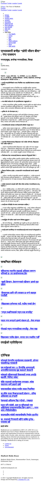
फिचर (10, 44)
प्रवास (10, 36)
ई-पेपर (6, 31)
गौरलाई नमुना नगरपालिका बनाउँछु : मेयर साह (19, 329)
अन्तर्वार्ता (7, 20)
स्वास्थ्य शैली (12, 43)
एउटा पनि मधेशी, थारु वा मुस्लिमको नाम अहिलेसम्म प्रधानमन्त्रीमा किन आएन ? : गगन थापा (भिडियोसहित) (19, 407)
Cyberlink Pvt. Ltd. (23, 479)
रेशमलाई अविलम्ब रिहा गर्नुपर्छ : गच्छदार (17, 400)
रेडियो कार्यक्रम (13, 41)
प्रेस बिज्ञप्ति (12, 34)
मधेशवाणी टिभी (9, 24)
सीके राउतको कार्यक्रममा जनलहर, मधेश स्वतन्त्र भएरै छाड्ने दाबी (17, 383)
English (3, 8)
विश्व (10, 37)
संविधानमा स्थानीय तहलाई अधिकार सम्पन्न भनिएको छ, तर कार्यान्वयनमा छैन (18, 272)
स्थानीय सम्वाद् (9, 18)
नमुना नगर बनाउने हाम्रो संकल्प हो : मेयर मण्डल (20, 320)
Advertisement (9, 447)
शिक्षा (10, 39)
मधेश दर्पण (7, 29)
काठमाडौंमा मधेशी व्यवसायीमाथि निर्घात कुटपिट (19, 414)
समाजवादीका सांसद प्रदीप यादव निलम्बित (18, 389)
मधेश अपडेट (12, 46)
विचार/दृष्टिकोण (9, 25)
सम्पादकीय (8, 22)
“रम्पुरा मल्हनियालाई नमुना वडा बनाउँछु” (17, 312)
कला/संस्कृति (8, 27)
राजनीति (7, 17)
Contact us (8, 443)
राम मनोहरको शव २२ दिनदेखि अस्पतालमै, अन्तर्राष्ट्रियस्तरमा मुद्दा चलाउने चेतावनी (18, 368)
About (7, 445)
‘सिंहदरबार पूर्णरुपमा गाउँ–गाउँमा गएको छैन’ (18, 303)
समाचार (7, 15)
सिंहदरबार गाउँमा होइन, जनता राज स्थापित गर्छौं (20, 337)
